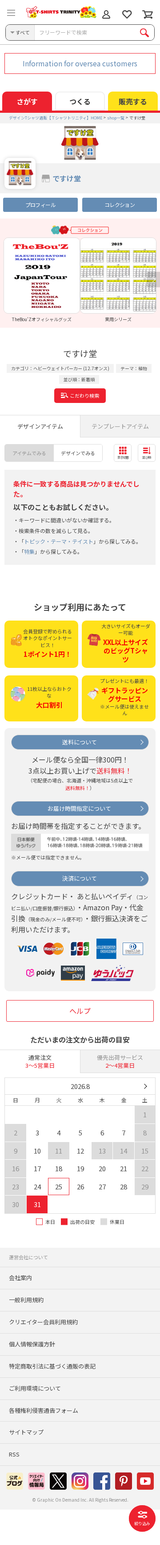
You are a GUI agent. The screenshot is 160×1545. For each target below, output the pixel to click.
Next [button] (153, 280)
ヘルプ (80, 1010)
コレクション (119, 204)
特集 (29, 551)
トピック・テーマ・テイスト (58, 541)
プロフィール (40, 204)
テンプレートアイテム (120, 426)
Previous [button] (6, 280)
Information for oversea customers (80, 63)
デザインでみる (78, 452)
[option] (42, 280)
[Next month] (145, 1086)
